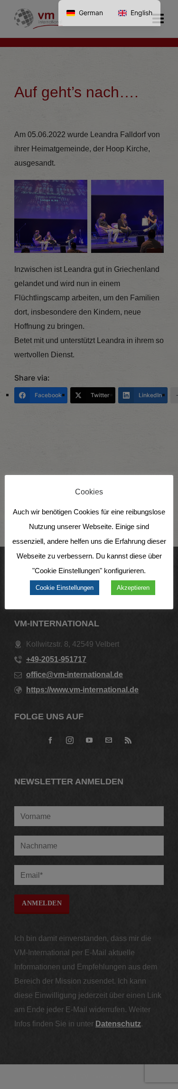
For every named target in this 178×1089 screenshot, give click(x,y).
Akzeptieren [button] (133, 587)
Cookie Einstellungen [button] (65, 587)
